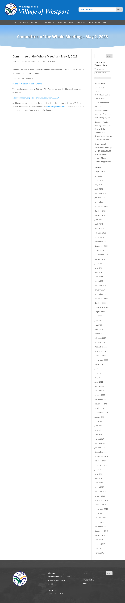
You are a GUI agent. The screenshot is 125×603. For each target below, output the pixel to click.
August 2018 (100, 535)
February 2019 (100, 518)
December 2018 (101, 526)
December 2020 (101, 452)
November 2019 (101, 500)
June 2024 (99, 268)
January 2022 (100, 395)
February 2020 (100, 491)
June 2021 (99, 426)
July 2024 (98, 263)
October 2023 (100, 303)
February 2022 (100, 390)
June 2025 (99, 220)
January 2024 (100, 290)
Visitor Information (65, 23)
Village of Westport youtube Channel (27, 84)
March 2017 (99, 553)
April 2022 (99, 382)
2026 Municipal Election (97, 23)
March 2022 (99, 386)
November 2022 (101, 351)
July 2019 (98, 513)
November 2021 (101, 404)
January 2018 (100, 544)
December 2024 (101, 241)
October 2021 (100, 408)
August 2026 (100, 171)
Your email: (99, 69)
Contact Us (81, 23)
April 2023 (99, 329)
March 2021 (99, 439)
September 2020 (101, 465)
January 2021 (100, 447)
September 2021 (101, 412)
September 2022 (101, 360)
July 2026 (98, 176)
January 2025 (100, 237)
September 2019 (101, 509)
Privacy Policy (88, 580)
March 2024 (99, 281)
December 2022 (101, 347)
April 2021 (99, 434)
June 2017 (99, 548)
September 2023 (101, 307)
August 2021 (100, 417)
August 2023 (100, 312)
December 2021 (101, 399)
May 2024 (98, 272)
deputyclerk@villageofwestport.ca (25, 61)
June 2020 (99, 474)
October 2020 (100, 461)
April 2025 (99, 224)
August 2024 (100, 259)
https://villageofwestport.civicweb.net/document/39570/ (35, 98)
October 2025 (100, 211)
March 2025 (99, 228)
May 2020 (98, 478)
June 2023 (99, 320)
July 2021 (98, 421)
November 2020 (101, 456)
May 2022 (98, 377)
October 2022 (100, 355)
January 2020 (100, 496)
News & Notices (53, 61)
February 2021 (100, 443)
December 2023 (101, 294)
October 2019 (100, 504)
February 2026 (100, 193)
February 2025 (100, 233)
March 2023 (99, 333)
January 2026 (100, 198)
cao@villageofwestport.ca (57, 106)
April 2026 (99, 189)
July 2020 (98, 469)
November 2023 (101, 298)
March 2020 (99, 487)
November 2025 (101, 206)
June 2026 (99, 180)
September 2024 (101, 255)
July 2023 (98, 316)
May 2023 (98, 325)
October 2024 (100, 250)
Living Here (35, 23)
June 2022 (99, 373)
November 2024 (101, 246)
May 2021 (98, 430)
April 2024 (99, 276)
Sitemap (86, 583)
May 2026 (98, 184)
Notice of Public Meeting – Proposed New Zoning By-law (103, 114)
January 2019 (100, 522)
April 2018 (99, 540)
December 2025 (101, 202)
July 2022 (98, 369)
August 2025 (100, 215)
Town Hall (23, 23)
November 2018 (101, 531)
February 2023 (100, 338)
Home (14, 23)
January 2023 (100, 342)
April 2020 (99, 483)
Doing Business (48, 23)
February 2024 (100, 285)
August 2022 (100, 364)
